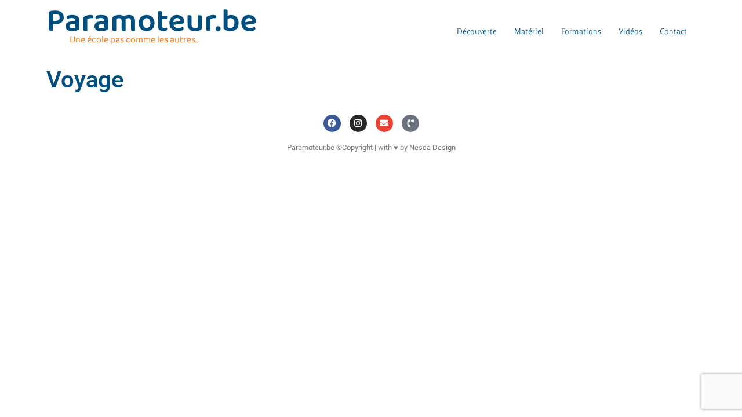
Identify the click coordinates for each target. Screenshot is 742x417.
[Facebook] (332, 123)
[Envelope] (384, 123)
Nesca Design (432, 147)
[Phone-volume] (410, 123)
